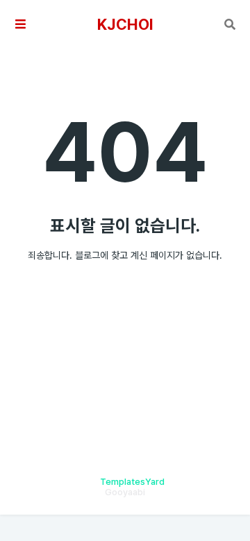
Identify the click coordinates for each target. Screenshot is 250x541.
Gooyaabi (125, 492)
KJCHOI (125, 24)
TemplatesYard (132, 481)
